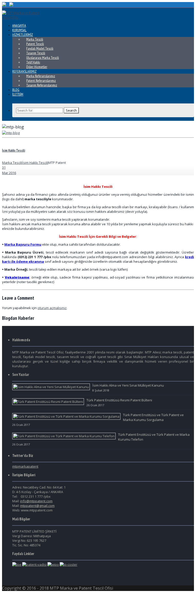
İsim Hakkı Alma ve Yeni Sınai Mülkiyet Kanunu (128, 385)
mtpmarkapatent (25, 466)
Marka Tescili (12, 162)
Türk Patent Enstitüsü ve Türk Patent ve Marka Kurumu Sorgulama (153, 417)
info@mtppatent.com (36, 501)
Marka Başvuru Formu (22, 244)
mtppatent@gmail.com (37, 505)
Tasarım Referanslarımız (41, 85)
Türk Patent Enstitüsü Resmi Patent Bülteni (119, 400)
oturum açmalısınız (52, 308)
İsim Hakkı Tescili (13, 150)
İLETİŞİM (17, 94)
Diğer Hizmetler (36, 66)
